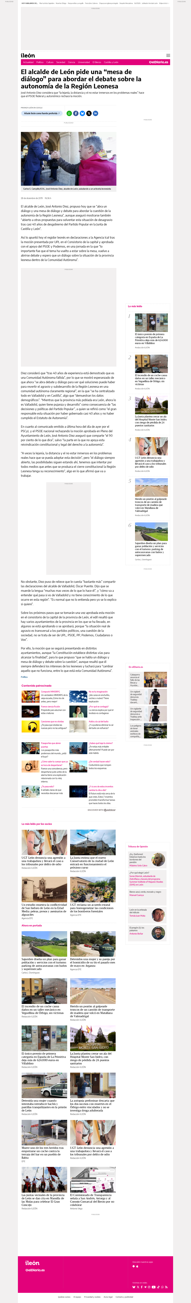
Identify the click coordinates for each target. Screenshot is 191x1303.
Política (39, 62)
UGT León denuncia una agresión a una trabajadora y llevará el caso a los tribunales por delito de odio (43, 861)
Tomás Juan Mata (137, 915)
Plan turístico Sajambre (46, 3)
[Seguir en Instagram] (149, 1287)
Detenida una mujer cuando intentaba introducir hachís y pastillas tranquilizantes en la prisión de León (44, 1105)
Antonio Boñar (136, 933)
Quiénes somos (64, 1297)
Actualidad (28, 62)
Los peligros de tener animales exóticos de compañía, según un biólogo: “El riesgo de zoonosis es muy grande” (136, 731)
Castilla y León (111, 62)
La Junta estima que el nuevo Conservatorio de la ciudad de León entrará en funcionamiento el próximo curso (92, 862)
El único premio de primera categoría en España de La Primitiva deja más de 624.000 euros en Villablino (44, 1058)
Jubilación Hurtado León (150, 3)
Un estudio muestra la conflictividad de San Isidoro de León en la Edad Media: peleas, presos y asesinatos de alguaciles (44, 909)
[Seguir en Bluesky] (134, 1287)
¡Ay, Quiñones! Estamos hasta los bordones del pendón (138, 858)
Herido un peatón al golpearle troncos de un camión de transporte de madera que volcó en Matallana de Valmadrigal (92, 1011)
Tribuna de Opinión (138, 846)
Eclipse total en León (166, 3)
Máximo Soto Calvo (138, 865)
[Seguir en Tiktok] (158, 1287)
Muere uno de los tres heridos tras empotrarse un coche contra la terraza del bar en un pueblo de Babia (43, 1152)
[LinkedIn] (95, 113)
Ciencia (71, 62)
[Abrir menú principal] (168, 55)
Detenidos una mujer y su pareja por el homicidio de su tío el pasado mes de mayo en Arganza (92, 962)
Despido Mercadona (126, 3)
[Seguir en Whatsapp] (162, 1287)
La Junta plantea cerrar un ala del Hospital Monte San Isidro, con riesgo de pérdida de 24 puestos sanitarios (90, 1058)
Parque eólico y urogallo (76, 3)
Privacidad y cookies (92, 1297)
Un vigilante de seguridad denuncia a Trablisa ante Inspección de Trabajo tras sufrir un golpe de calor (136, 714)
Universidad (84, 62)
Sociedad (60, 62)
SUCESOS (137, 3)
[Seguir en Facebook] (142, 1287)
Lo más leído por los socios (37, 823)
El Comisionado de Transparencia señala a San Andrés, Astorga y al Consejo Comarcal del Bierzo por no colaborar (92, 1200)
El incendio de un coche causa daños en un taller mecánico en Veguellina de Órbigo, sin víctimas (43, 1010)
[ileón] (41, 1263)
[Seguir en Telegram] (145, 1287)
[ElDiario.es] (158, 62)
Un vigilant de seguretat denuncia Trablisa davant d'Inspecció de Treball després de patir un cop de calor (136, 697)
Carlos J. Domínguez (31, 972)
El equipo (77, 1297)
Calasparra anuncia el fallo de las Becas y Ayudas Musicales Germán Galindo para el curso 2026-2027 (136, 680)
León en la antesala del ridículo (138, 911)
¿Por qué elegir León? (139, 872)
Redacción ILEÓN (29, 868)
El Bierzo (97, 62)
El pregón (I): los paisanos (137, 929)
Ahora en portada (32, 925)
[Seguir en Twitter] (138, 1287)
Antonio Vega (76, 1208)
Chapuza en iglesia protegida (108, 3)
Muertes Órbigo (61, 3)
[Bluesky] (82, 113)
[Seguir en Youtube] (154, 1287)
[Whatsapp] (69, 113)
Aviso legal (108, 1297)
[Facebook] (75, 113)
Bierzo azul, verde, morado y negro (145, 892)
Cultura (49, 62)
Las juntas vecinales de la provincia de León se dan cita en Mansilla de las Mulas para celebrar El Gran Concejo (43, 1200)
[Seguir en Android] (134, 1266)
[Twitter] (89, 113)
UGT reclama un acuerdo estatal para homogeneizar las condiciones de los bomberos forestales (91, 908)
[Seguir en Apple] (137, 1266)
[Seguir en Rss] (166, 1287)
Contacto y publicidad (124, 1297)
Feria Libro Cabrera (91, 3)
